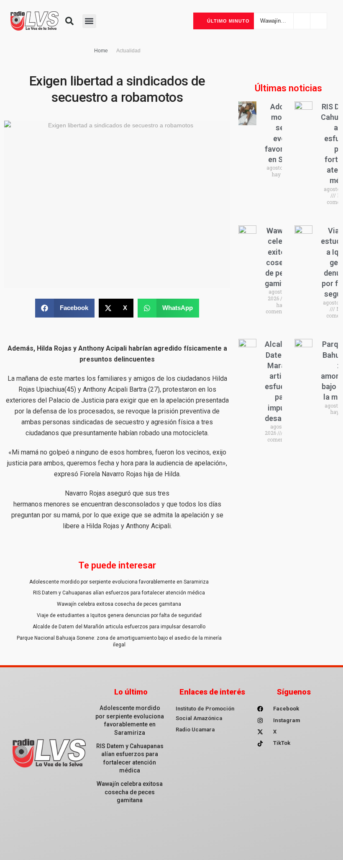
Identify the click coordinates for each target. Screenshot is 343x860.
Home (101, 51)
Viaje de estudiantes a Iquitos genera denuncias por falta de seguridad (119, 615)
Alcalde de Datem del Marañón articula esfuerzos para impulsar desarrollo (119, 627)
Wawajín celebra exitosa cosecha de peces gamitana (119, 604)
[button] (69, 21)
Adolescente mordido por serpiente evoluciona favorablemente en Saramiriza (119, 582)
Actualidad (128, 51)
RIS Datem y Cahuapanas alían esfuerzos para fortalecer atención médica (119, 593)
